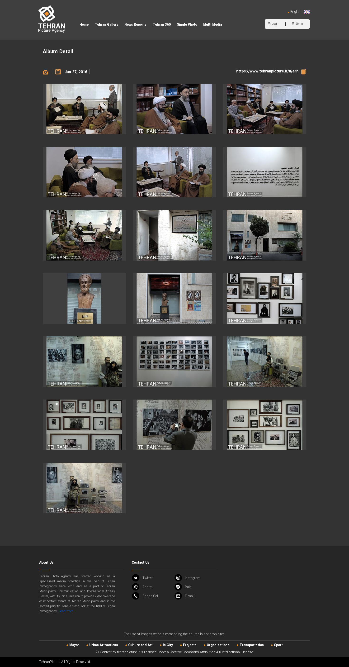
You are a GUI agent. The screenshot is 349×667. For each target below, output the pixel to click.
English (295, 12)
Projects (190, 645)
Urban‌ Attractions (103, 645)
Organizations (218, 645)
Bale (188, 587)
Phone (150, 596)
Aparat (147, 587)
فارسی (280, 16)
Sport (278, 645)
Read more (65, 611)
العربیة (268, 16)
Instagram (192, 578)
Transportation (252, 645)
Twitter (147, 578)
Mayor (74, 645)
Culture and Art (140, 645)
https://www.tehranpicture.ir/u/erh (267, 71)
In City (168, 645)
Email (189, 596)
